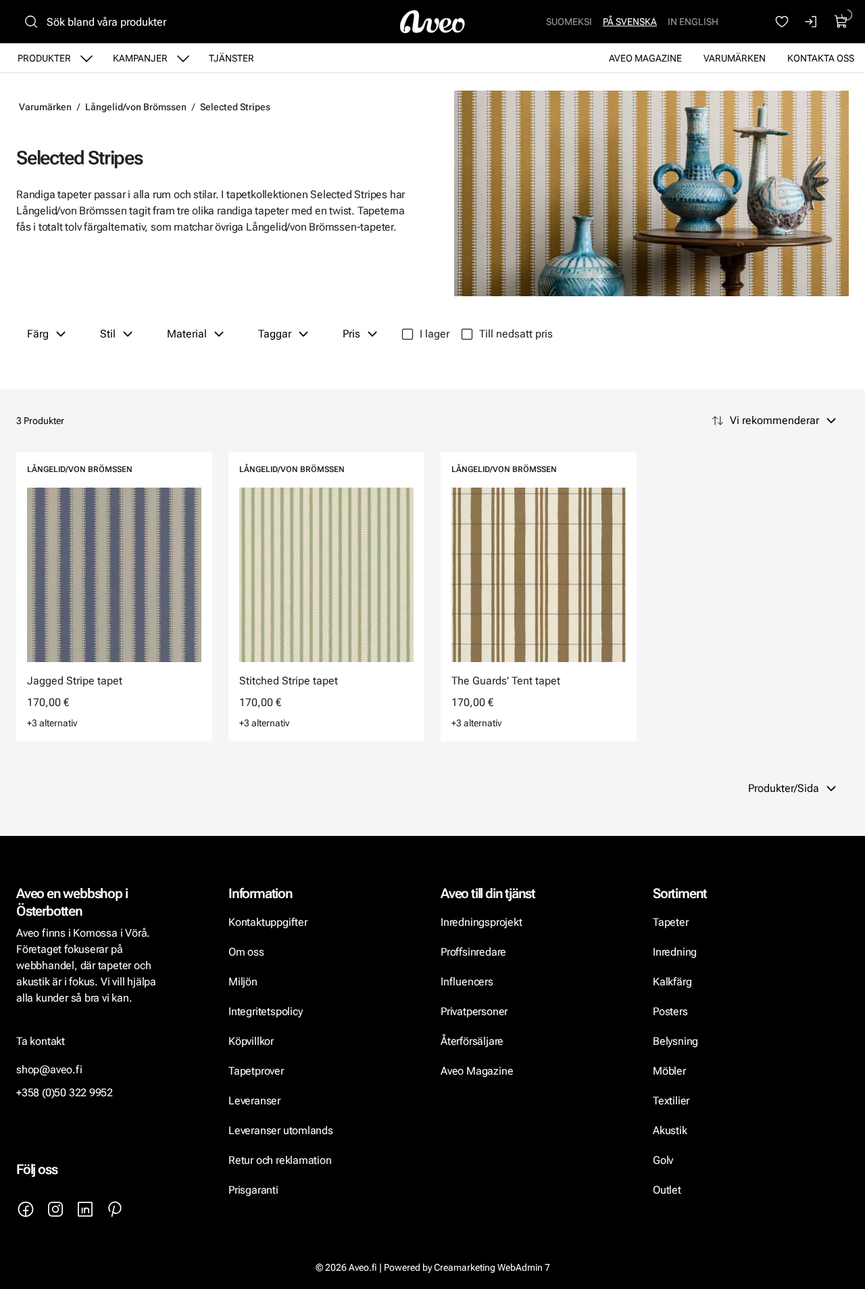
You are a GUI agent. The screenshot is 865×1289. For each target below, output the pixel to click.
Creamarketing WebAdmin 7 (492, 1267)
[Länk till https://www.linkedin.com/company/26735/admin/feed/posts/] (85, 1209)
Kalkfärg (672, 981)
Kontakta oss (820, 58)
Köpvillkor (252, 1041)
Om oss (246, 951)
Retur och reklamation (280, 1160)
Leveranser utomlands (280, 1130)
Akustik (670, 1130)
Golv (663, 1160)
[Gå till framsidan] (432, 21)
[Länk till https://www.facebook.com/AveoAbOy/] (26, 1209)
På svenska (630, 21)
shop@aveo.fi (49, 1069)
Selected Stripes (235, 106)
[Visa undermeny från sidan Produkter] (86, 58)
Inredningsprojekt (481, 922)
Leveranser (254, 1100)
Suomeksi (569, 21)
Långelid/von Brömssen (136, 106)
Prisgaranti (253, 1189)
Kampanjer (140, 58)
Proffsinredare (473, 951)
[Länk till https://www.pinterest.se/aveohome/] (115, 1209)
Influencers (467, 981)
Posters (670, 1011)
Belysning (677, 1041)
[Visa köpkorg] (841, 21)
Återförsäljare (472, 1041)
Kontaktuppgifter (267, 922)
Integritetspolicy (265, 1011)
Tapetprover (256, 1070)
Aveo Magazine (645, 58)
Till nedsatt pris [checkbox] (516, 333)
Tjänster (231, 58)
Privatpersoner (474, 1011)
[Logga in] (811, 21)
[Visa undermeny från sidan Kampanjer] (183, 58)
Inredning (675, 951)
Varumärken (734, 58)
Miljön (242, 981)
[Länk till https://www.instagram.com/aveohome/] (55, 1209)
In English (693, 21)
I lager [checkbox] (434, 333)
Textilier (671, 1100)
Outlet (667, 1189)
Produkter (44, 58)
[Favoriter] (782, 21)
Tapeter (671, 922)
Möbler (669, 1070)
